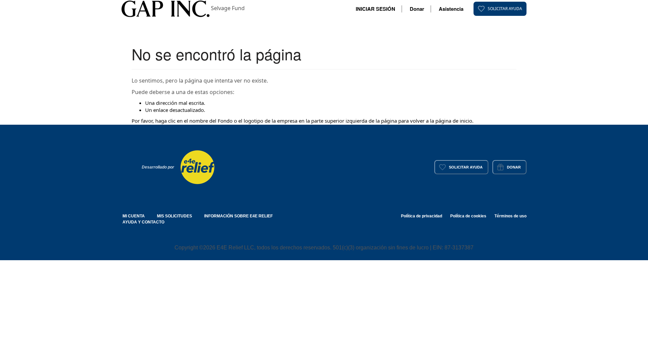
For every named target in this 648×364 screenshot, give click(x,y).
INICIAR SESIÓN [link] (375, 8)
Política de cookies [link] (468, 216)
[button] (166, 8)
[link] (500, 9)
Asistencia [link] (451, 8)
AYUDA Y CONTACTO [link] (143, 222)
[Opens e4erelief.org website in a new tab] (197, 166)
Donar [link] (417, 8)
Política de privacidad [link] (421, 216)
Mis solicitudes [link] (174, 216)
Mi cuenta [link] (134, 216)
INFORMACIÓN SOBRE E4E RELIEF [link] (238, 216)
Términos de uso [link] (510, 216)
